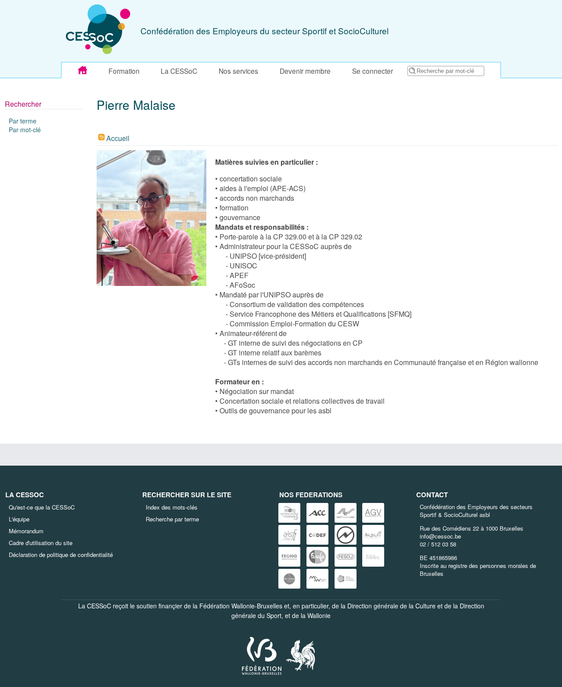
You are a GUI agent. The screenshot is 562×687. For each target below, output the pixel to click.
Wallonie (319, 615)
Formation (124, 71)
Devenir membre (305, 71)
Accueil (118, 138)
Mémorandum (26, 531)
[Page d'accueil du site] (82, 70)
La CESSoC (179, 71)
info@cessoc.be (440, 536)
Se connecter (372, 71)
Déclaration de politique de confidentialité (61, 554)
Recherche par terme (172, 519)
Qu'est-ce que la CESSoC (42, 507)
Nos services (238, 71)
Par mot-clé (25, 129)
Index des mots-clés (172, 507)
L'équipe (19, 519)
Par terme (22, 120)
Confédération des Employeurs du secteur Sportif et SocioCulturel (264, 30)
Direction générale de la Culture (391, 605)
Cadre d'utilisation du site (40, 543)
